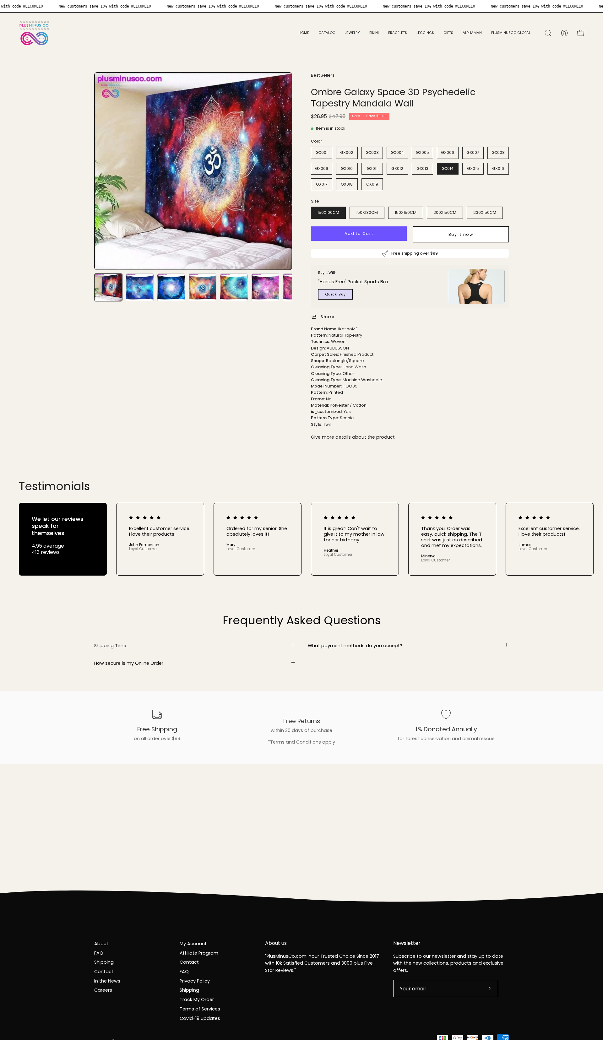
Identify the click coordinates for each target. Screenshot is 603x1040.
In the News (107, 981)
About (101, 943)
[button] (352, 33)
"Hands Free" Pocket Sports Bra (353, 281)
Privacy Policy (195, 981)
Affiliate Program (199, 953)
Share (327, 316)
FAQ (98, 953)
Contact (103, 971)
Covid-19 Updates (200, 1018)
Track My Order (197, 999)
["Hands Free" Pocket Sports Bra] (476, 286)
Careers (103, 990)
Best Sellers (322, 75)
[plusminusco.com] (34, 33)
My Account (193, 943)
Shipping (104, 962)
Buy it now (461, 234)
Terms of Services (200, 1008)
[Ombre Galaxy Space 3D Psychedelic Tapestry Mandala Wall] (108, 287)
